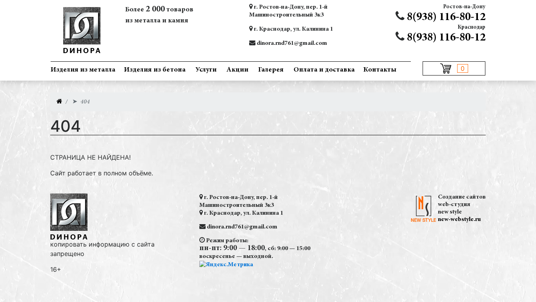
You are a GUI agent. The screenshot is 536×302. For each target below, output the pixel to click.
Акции (237, 70)
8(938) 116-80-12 (446, 17)
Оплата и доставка (324, 70)
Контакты (379, 70)
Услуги (206, 70)
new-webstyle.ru (459, 219)
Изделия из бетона (155, 70)
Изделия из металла (83, 70)
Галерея (271, 70)
